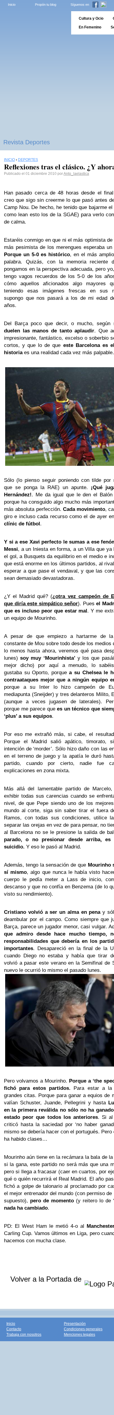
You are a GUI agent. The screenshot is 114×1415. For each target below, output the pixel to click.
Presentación (75, 1324)
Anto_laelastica (76, 174)
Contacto (13, 1329)
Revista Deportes (26, 142)
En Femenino (90, 27)
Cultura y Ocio (91, 18)
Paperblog (33, 22)
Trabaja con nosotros (23, 1334)
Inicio (12, 4)
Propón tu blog (45, 4)
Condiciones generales (83, 1329)
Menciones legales (79, 1334)
